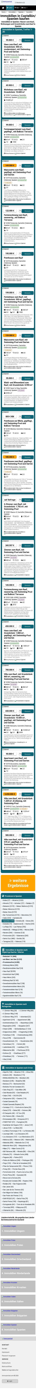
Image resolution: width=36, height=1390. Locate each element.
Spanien (21, 12)
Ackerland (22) (25, 1017)
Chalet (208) (7, 1029)
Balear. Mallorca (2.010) (24, 906)
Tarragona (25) (8, 941)
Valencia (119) (20, 941)
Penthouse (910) (23, 1050)
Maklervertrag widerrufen (10, 1370)
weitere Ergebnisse (18, 883)
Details (28, 40)
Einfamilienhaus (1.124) (22, 1029)
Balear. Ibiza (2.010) (10, 912)
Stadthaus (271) (19, 1053)
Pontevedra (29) (9, 936)
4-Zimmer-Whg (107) (10, 1017)
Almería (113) (7, 903)
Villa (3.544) (7, 1059)
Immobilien (12, 12)
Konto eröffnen (7, 1366)
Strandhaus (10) (8, 1056)
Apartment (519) (9, 1020)
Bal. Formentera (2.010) (11, 915)
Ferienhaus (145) (9, 1035)
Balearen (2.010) (8, 906)
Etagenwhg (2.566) (25, 1032)
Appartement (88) (23, 1020)
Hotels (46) (21, 1044)
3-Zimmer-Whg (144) (10, 1014)
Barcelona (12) (26, 915)
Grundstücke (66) (26, 1041)
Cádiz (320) (7, 918)
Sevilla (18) (20, 939)
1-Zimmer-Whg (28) (10, 1011)
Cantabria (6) (17, 918)
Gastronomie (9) (19, 1038)
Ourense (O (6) (19, 933)
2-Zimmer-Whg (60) (26, 1011)
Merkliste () (20, 2)
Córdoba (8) (20, 921)
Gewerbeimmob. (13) (10, 1041)
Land (10, 8)
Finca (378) (7, 1038)
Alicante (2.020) (17, 900)
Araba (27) (6, 900)
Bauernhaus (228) (26, 1023)
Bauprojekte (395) (9, 1026)
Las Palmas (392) (19, 927)
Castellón (29, 12)
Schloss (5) (7, 1053)
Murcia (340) (28, 930)
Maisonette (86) (8, 1050)
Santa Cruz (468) (9, 939)
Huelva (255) (29, 924)
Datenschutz (6, 1363)
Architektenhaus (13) (10, 1023)
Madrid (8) (6, 930)
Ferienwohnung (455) (24, 1035)
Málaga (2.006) (17, 930)
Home (4, 12)
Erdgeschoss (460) (9, 1032)
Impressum (5, 1352)
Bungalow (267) (24, 1026)
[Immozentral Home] (3, 7)
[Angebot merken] (20, 40)
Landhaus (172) (22, 1047)
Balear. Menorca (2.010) (11, 909)
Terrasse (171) (22, 1056)
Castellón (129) (8, 921)
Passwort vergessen (8, 1356)
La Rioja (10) (7, 927)
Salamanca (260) (22, 936)
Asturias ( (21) (19, 903)
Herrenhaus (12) (8, 1044)
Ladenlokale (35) (9, 1047)
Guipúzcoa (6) (18, 924)
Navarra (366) (7, 933)
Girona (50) (30, 921)
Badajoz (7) (30, 903)
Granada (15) (7, 924)
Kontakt (4, 1348)
